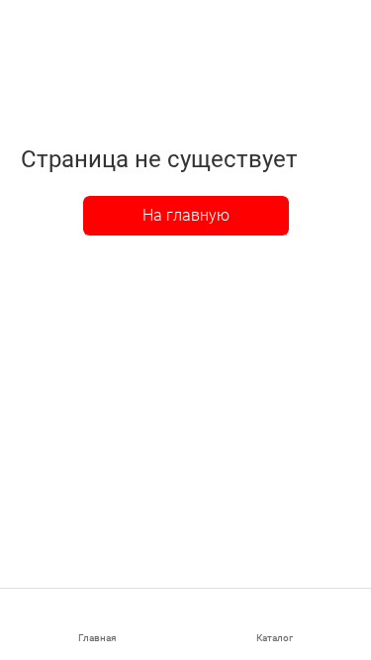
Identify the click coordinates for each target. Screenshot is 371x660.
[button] (275, 624)
